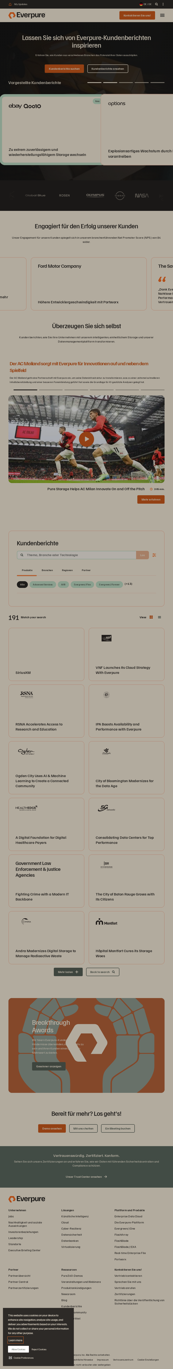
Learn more (15, 1340)
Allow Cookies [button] (18, 1349)
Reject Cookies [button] (39, 1349)
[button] (21, 1357)
